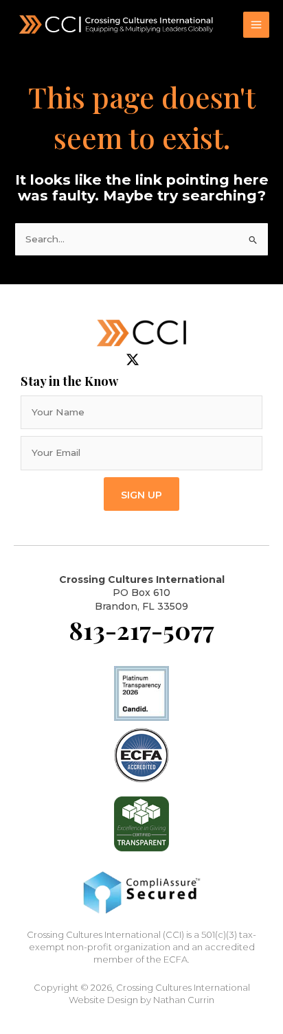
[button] (141, 494)
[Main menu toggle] (256, 25)
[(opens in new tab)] (141, 754)
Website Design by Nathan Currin (141, 999)
